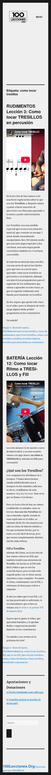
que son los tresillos (32, 655)
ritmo (6, 658)
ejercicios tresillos (26, 335)
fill (4, 655)
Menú (39, 16)
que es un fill (14, 655)
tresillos (17, 338)
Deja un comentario (33, 342)
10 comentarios (20, 662)
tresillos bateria (31, 338)
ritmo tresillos (35, 658)
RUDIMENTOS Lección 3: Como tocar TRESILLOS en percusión (24, 114)
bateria (19, 651)
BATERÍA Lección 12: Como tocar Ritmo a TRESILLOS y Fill (24, 366)
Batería (12, 331)
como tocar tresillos (26, 331)
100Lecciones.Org (19, 766)
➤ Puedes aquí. (25, 692)
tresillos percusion (13, 342)
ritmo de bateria (18, 658)
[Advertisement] (25, 57)
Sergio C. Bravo (11, 327)
